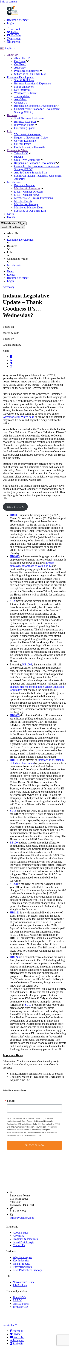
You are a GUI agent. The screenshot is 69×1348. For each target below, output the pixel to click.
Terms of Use (20, 1306)
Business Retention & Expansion (32, 83)
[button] (38, 356)
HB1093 (15, 556)
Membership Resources (27, 188)
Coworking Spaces (24, 127)
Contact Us (20, 102)
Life (9, 131)
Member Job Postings (26, 204)
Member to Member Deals (29, 207)
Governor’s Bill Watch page (18, 416)
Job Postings (20, 1285)
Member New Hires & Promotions (33, 197)
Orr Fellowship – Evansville (30, 147)
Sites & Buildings (24, 80)
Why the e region (22, 1257)
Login (10, 23)
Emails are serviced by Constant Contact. (25, 1135)
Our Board (20, 64)
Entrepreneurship (22, 1266)
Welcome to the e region (27, 134)
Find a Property (21, 1263)
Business (12, 115)
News (10, 213)
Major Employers (24, 86)
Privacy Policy (21, 1303)
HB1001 (15, 515)
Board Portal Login (23, 1242)
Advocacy (20, 67)
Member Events (23, 201)
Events (11, 217)
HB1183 (14, 759)
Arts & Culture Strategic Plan (30, 172)
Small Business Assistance (29, 118)
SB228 (14, 883)
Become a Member (17, 19)
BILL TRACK (15, 506)
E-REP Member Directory (28, 191)
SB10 (28, 1004)
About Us (12, 54)
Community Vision (17, 150)
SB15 (13, 810)
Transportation (22, 96)
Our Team (19, 61)
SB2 (12, 600)
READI (18, 156)
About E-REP (22, 58)
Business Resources (25, 121)
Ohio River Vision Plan (27, 159)
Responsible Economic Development (35, 105)
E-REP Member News (26, 194)
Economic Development (20, 77)
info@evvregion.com (22, 1217)
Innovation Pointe (24, 124)
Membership (14, 182)
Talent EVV (21, 153)
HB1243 (15, 956)
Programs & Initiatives (26, 70)
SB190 (14, 842)
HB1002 (27, 664)
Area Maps (20, 99)
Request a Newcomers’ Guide (31, 137)
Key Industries (22, 89)
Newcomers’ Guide (23, 1282)
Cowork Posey (22, 143)
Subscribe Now (34, 1145)
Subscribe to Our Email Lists (30, 73)
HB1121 (14, 912)
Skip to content (8, 1)
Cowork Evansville (25, 140)
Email (11, 1100)
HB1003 (15, 715)
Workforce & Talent (25, 93)
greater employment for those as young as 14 (32, 564)
